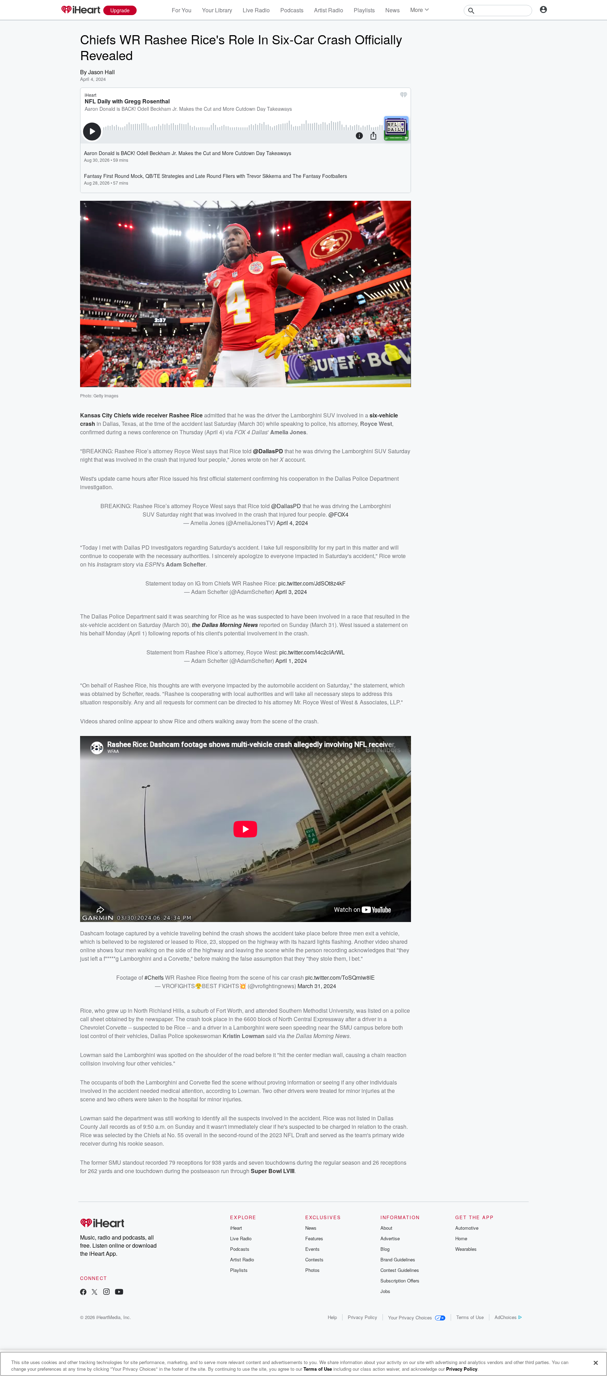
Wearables (466, 1249)
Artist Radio (328, 10)
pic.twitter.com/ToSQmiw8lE (340, 977)
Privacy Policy (362, 1317)
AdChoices (506, 1317)
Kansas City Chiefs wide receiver (124, 415)
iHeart (236, 1227)
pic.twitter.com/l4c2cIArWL (312, 652)
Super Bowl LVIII (272, 1171)
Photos (312, 1270)
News (392, 10)
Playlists (364, 10)
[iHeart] (80, 10)
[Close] (595, 1363)
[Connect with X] (94, 1292)
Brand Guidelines (397, 1259)
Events (312, 1249)
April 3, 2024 (291, 592)
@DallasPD (268, 451)
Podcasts (292, 10)
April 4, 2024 (292, 523)
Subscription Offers (399, 1280)
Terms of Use (470, 1317)
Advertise (390, 1238)
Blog (385, 1249)
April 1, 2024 (291, 661)
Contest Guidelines (399, 1270)
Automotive (466, 1227)
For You (181, 10)
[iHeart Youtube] (119, 1292)
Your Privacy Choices (410, 1317)
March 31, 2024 (317, 986)
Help (332, 1317)
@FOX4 (338, 514)
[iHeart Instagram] (106, 1292)
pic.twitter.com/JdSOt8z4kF (312, 583)
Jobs (385, 1291)
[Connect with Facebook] (83, 1292)
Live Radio (256, 10)
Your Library (217, 10)
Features (314, 1238)
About (386, 1227)
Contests (314, 1259)
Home (461, 1238)
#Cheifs (154, 977)
